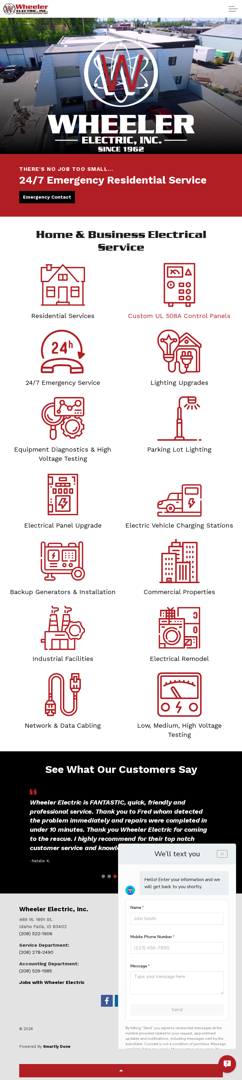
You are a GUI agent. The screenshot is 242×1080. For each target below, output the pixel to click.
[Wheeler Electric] (26, 9)
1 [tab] (103, 876)
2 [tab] (109, 876)
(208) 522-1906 (35, 933)
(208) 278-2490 (36, 952)
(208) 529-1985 (35, 971)
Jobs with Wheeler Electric (52, 982)
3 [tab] (115, 876)
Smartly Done (57, 1046)
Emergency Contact (47, 197)
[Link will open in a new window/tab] (107, 1001)
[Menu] (233, 9)
